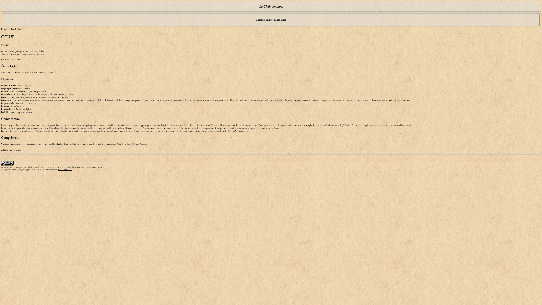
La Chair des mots (271, 6)
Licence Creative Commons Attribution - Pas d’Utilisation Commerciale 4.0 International (71, 167)
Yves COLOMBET (65, 169)
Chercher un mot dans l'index (271, 19)
